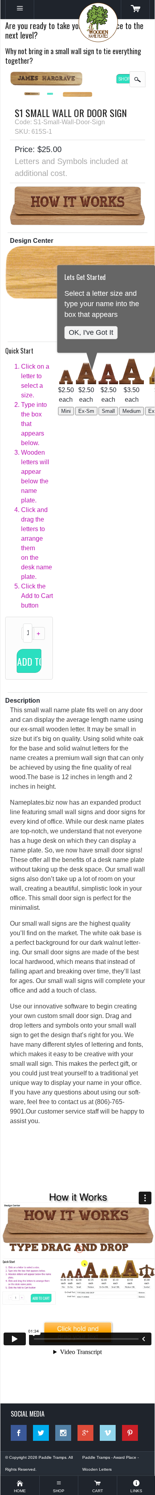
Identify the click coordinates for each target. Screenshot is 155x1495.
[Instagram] (63, 1433)
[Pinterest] (130, 1433)
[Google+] (85, 1433)
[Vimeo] (108, 1433)
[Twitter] (41, 1433)
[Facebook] (19, 1433)
